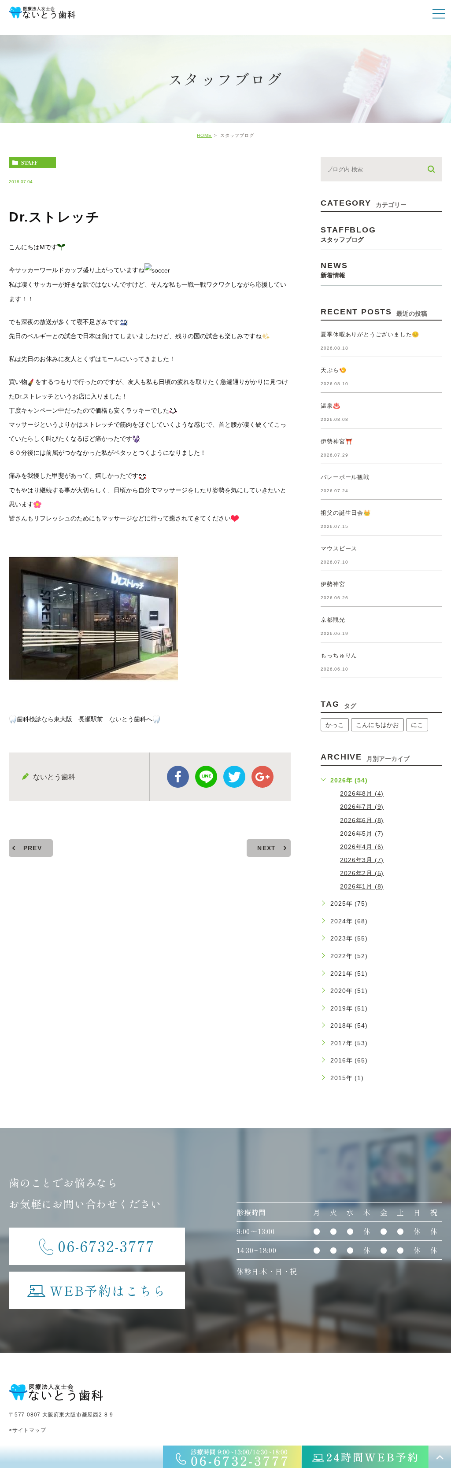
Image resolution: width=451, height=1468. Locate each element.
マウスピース (339, 548)
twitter (234, 777)
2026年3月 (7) (362, 859)
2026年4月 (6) (362, 846)
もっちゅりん (339, 655)
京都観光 (333, 619)
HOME (204, 135)
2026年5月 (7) (362, 833)
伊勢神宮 (333, 584)
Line (206, 777)
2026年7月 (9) (362, 806)
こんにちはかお (377, 724)
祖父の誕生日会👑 (345, 512)
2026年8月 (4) (362, 793)
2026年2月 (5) (362, 872)
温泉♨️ (330, 405)
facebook (178, 777)
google (262, 777)
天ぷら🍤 (333, 370)
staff (29, 163)
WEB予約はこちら (108, 1290)
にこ (417, 724)
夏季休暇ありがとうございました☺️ (370, 334)
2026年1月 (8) (362, 886)
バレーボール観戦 (345, 477)
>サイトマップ (27, 1430)
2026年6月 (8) (362, 819)
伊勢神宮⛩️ (336, 441)
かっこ (334, 724)
